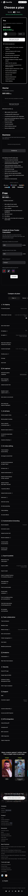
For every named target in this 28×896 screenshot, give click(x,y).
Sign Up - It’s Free (22, 2)
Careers (6, 810)
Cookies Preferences (5, 867)
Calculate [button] (14, 276)
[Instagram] (22, 891)
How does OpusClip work (6, 824)
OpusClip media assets (6, 835)
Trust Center (4, 871)
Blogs (2, 832)
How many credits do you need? (10, 241)
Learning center (4, 839)
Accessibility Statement (6, 869)
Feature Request (4, 821)
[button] (1, 2)
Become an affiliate (5, 834)
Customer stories (5, 830)
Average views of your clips (9, 250)
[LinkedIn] (18, 891)
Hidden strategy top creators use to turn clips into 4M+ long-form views (13, 847)
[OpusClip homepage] (7, 2)
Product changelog (5, 819)
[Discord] (15, 891)
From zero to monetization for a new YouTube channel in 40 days (13, 852)
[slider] (5, 34)
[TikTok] (9, 891)
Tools (2, 817)
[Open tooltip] (12, 109)
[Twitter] (12, 891)
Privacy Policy (4, 866)
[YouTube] (6, 891)
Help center (3, 837)
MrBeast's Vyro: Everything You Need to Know (11, 850)
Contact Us (3, 812)
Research (3, 840)
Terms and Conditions (6, 864)
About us (3, 808)
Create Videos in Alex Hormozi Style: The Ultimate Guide (13, 858)
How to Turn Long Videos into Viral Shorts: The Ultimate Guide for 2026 (13, 856)
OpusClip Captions (6, 823)
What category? (6, 259)
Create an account (8, 200)
